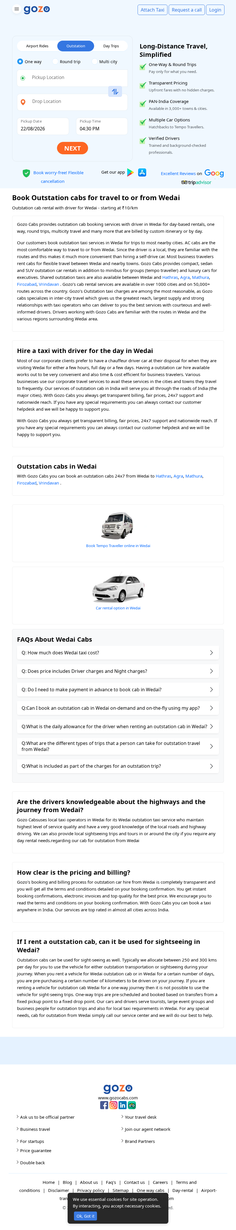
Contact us (134, 1182)
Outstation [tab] (75, 45)
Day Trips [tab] (111, 45)
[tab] (34, 62)
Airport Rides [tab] (37, 45)
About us (89, 1182)
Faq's (111, 1182)
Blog (67, 1182)
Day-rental (182, 1190)
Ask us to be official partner (47, 1117)
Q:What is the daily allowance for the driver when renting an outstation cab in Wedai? (114, 726)
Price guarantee (35, 1150)
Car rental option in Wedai (118, 608)
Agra (185, 277)
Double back (32, 1162)
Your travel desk (141, 1117)
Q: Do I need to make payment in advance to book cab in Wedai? (91, 689)
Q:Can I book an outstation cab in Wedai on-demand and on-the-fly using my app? (111, 708)
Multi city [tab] (108, 61)
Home (49, 1182)
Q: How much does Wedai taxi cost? (60, 652)
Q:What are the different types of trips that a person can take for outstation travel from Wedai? (111, 746)
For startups (32, 1141)
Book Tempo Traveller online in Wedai (118, 545)
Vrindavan (49, 284)
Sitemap (121, 1190)
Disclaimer (58, 1190)
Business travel (35, 1129)
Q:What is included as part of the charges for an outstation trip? (91, 766)
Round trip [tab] (70, 61)
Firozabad (27, 284)
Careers (160, 1182)
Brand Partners (140, 1141)
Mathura (200, 277)
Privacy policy (90, 1190)
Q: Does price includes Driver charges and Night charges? (84, 671)
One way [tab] (33, 61)
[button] (16, 9)
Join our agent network (147, 1129)
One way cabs (150, 1190)
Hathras (170, 277)
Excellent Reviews (178, 173)
